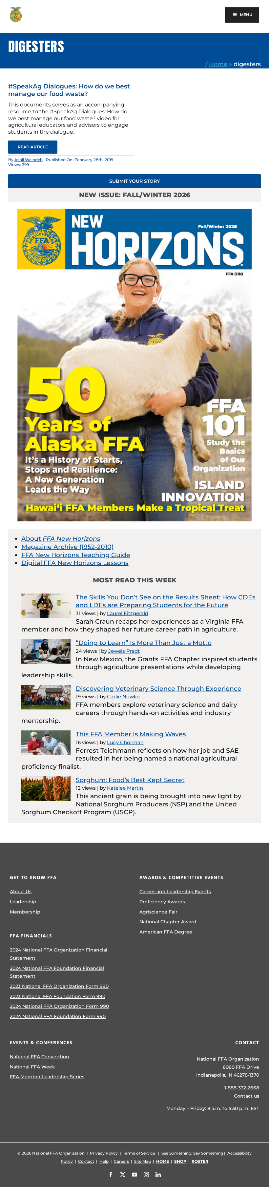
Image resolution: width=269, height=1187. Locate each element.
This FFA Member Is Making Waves (131, 734)
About (60, 538)
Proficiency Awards (162, 902)
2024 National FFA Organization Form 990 (59, 1006)
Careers (121, 1161)
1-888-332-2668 (241, 1088)
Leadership (23, 902)
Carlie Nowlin (123, 696)
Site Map (142, 1161)
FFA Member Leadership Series (47, 1077)
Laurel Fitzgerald (127, 613)
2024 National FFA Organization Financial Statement (58, 954)
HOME (162, 1161)
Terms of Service (139, 1153)
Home (218, 64)
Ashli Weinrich (28, 159)
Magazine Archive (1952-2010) (67, 547)
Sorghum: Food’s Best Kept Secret (130, 780)
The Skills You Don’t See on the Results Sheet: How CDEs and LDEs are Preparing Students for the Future (166, 601)
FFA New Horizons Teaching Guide (75, 555)
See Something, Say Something (192, 1153)
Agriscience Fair (158, 912)
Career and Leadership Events (175, 892)
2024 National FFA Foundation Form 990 (58, 1016)
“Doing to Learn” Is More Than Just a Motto (144, 643)
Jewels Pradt (124, 651)
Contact (86, 1161)
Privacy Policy (104, 1153)
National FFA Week (32, 1067)
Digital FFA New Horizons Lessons (75, 563)
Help (104, 1161)
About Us (20, 892)
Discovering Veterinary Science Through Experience (158, 688)
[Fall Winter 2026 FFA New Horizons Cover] (134, 205)
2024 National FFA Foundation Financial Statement (57, 972)
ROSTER (200, 1161)
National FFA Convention (39, 1057)
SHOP (180, 1161)
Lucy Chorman (125, 742)
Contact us (246, 1096)
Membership (25, 912)
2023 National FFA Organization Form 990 (59, 986)
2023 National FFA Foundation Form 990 (57, 996)
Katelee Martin (125, 788)
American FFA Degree (165, 932)
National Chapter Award (168, 922)
